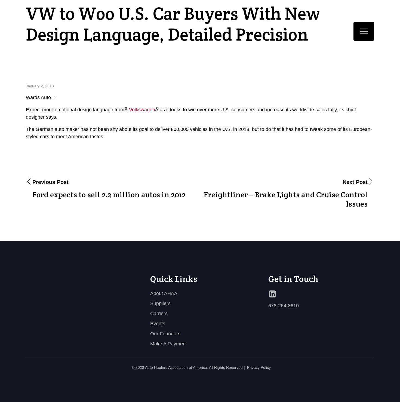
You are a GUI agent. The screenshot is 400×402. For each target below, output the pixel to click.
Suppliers (160, 303)
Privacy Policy (259, 367)
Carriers (159, 313)
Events (157, 323)
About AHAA (163, 293)
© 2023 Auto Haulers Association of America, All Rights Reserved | (188, 367)
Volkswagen (142, 109)
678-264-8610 (283, 305)
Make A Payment (168, 343)
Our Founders (165, 333)
